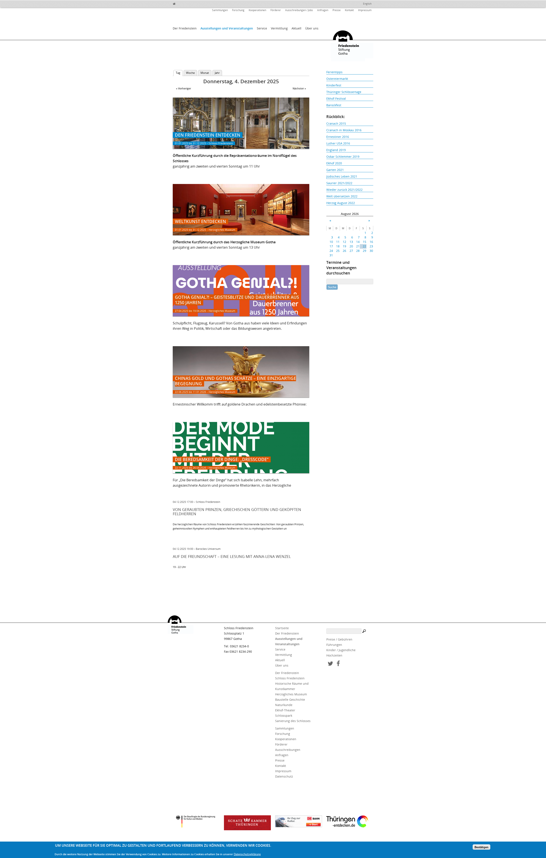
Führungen (334, 645)
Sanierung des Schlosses (293, 721)
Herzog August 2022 (340, 203)
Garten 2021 (335, 170)
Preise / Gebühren (339, 639)
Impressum (365, 10)
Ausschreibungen (287, 750)
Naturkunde (283, 705)
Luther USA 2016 (338, 143)
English (367, 4)
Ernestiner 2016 (337, 137)
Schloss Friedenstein (290, 678)
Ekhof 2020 (334, 163)
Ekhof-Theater (285, 710)
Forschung (238, 10)
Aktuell (296, 28)
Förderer (275, 10)
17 (331, 246)
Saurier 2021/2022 (339, 183)
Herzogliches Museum (291, 694)
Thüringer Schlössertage (343, 92)
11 (338, 242)
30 (371, 251)
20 (351, 246)
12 (344, 242)
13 (351, 242)
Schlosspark (283, 716)
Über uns (311, 28)
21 (358, 246)
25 (338, 251)
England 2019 (336, 150)
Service (262, 28)
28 (358, 251)
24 (331, 251)
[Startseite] (183, 3)
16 (371, 242)
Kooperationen (257, 10)
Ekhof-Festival (336, 98)
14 (358, 242)
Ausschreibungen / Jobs (299, 10)
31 (331, 255)
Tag (179, 73)
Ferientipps (334, 72)
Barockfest (333, 105)
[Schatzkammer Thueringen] (247, 822)
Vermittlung (279, 28)
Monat (204, 73)
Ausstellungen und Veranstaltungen (226, 28)
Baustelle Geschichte (290, 699)
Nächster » (299, 88)
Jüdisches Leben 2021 (341, 176)
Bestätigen (481, 847)
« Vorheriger (183, 88)
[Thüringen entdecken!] (349, 822)
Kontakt (349, 10)
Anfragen (322, 10)
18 (338, 246)
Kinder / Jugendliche (341, 650)
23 (371, 246)
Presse (337, 10)
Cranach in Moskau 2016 (344, 130)
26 (344, 251)
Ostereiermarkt (337, 79)
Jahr (217, 73)
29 (364, 251)
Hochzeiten (334, 655)
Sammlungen (220, 10)
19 (344, 246)
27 (351, 251)
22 (364, 246)
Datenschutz (284, 776)
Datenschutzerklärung (247, 854)
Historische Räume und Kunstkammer (292, 686)
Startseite (282, 628)
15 (364, 242)
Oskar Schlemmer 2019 (342, 157)
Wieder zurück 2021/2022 (344, 190)
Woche (190, 73)
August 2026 (350, 214)
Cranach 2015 (336, 123)
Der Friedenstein (185, 28)
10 (331, 242)
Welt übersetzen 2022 (341, 196)
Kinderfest (333, 85)
